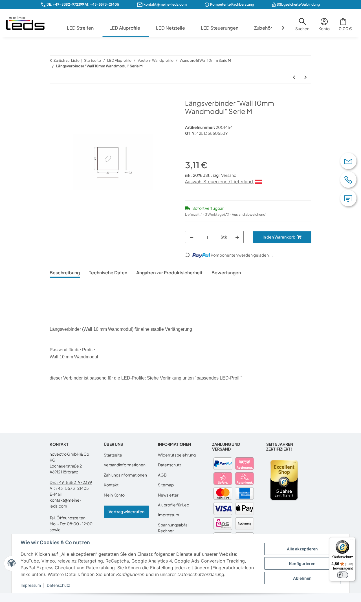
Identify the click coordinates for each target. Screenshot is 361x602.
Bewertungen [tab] (226, 272)
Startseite (113, 454)
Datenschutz (58, 585)
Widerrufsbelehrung (177, 454)
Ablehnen (302, 578)
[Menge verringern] (191, 237)
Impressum (31, 585)
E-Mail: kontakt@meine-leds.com (66, 499)
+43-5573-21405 (104, 4)
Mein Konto (114, 494)
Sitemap (166, 484)
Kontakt (111, 484)
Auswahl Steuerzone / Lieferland (219, 181)
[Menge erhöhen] (237, 237)
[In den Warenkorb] (54, 96)
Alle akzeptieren (302, 548)
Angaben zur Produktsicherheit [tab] (169, 272)
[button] (302, 26)
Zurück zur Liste (67, 60)
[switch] (342, 575)
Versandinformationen (125, 464)
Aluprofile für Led (173, 504)
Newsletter (168, 494)
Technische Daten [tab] (108, 272)
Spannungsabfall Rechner (173, 527)
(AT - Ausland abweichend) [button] (245, 214)
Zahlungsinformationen (125, 474)
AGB (162, 474)
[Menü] (352, 540)
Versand (228, 175)
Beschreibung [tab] (65, 272)
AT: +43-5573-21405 (69, 488)
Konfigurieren (302, 563)
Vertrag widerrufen (126, 511)
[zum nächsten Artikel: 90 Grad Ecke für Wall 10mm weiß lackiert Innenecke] (305, 77)
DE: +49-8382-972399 (65, 4)
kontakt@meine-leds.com (165, 4)
